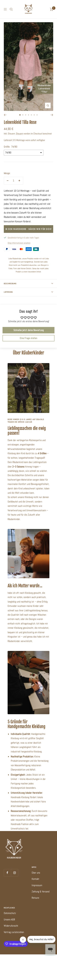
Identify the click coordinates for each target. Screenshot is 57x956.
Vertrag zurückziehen (14, 932)
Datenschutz (10, 913)
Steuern (19, 133)
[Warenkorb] (51, 9)
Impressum (37, 885)
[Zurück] (5, 115)
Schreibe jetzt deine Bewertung (28, 330)
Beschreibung (10, 283)
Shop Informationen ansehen (19, 242)
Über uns (36, 872)
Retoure (35, 897)
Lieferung (8, 292)
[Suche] (11, 9)
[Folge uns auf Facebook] (7, 872)
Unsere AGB (9, 919)
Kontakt (35, 879)
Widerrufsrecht (11, 925)
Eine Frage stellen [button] (28, 338)
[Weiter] (52, 115)
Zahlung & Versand (40, 891)
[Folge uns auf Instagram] (14, 872)
